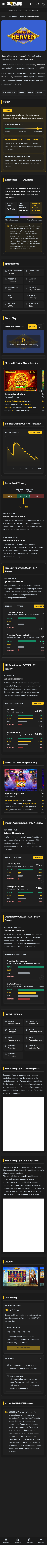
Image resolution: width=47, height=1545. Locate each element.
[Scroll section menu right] (44, 92)
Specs (21, 92)
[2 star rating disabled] (14, 1332)
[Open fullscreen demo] (40, 326)
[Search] (31, 4)
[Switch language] (43, 4)
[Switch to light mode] (37, 4)
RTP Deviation (9, 92)
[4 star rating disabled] (24, 1332)
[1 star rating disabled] (9, 1332)
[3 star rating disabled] (19, 1332)
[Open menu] (3, 4)
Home (3, 16)
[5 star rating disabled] (29, 1332)
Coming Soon (25, 1348)
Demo (30, 92)
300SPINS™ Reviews (16, 16)
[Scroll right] (41, 391)
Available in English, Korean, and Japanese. (23, 10)
